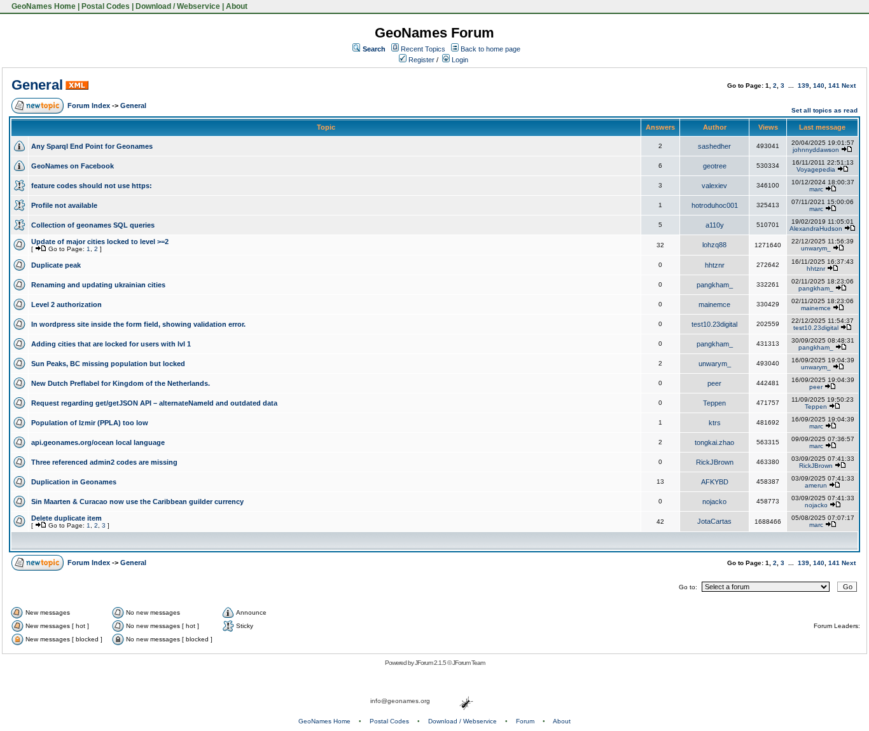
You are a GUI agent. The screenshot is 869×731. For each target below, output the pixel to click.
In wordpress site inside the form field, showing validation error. (138, 324)
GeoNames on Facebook (72, 166)
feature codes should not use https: (91, 185)
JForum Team (468, 662)
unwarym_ (816, 248)
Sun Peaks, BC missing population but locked (108, 363)
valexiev (714, 185)
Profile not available (64, 205)
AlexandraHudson (815, 228)
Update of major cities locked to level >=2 (100, 241)
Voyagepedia (815, 169)
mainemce (714, 304)
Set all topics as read (824, 110)
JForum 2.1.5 (431, 662)
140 (818, 85)
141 (834, 85)
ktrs (715, 423)
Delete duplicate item (66, 518)
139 (803, 85)
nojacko (714, 501)
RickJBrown (714, 462)
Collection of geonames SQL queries (93, 225)
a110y (715, 225)
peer (714, 383)
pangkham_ (715, 285)
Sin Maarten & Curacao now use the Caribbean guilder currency (137, 501)
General (37, 85)
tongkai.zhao (714, 442)
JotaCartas (714, 521)
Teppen (714, 403)
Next (849, 85)
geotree (714, 166)
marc (816, 189)
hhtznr (715, 265)
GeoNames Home (43, 6)
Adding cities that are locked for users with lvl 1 (111, 344)
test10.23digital (714, 324)
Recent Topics (423, 49)
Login (459, 60)
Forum (525, 721)
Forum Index (88, 105)
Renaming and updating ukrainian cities (98, 285)
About (236, 6)
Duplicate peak (56, 265)
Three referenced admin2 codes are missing (104, 462)
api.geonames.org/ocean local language (98, 442)
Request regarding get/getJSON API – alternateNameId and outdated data (154, 403)
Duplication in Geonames (73, 482)
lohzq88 (714, 245)
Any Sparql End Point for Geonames (92, 146)
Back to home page (490, 49)
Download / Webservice (178, 6)
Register (420, 60)
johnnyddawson (816, 149)
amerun (816, 485)
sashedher (714, 146)
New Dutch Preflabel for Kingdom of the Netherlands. (120, 383)
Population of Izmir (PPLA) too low (89, 423)
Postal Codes (105, 6)
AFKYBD (714, 482)
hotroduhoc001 (715, 205)
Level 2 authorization (66, 304)
